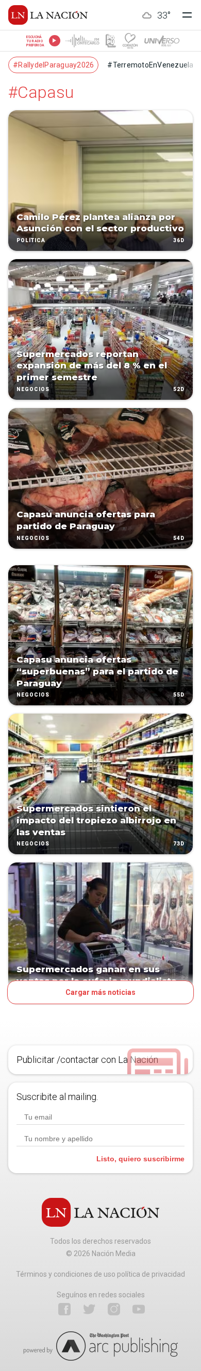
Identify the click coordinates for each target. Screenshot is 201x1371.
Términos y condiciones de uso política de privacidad (100, 1274)
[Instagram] (114, 1309)
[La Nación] (48, 15)
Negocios (32, 389)
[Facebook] (64, 1309)
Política (30, 240)
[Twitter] (89, 1309)
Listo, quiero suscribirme (140, 1159)
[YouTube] (138, 1309)
